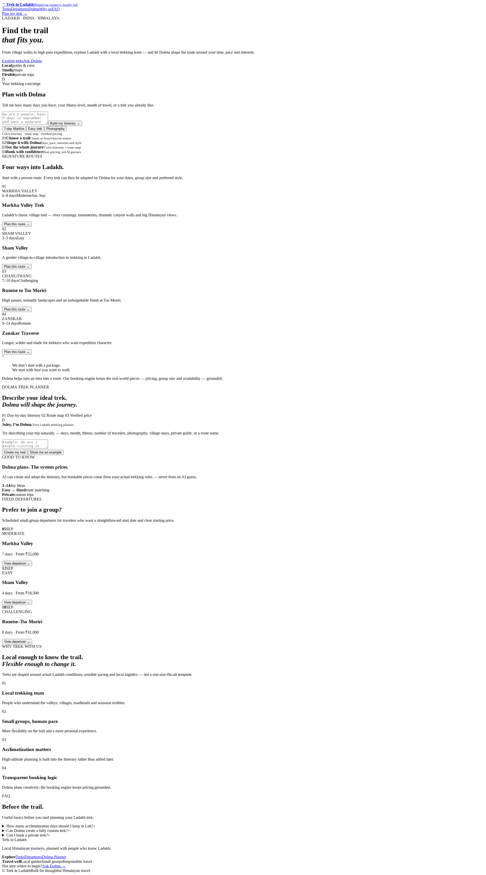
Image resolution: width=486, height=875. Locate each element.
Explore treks (12, 61)
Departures (19, 9)
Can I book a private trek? (28, 835)
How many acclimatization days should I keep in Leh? (50, 826)
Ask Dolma (32, 61)
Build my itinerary (65, 123)
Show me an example (46, 452)
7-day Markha (14, 129)
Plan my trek (14, 13)
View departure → (17, 563)
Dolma (33, 9)
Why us (45, 9)
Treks (6, 9)
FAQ (56, 9)
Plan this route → (17, 266)
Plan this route (17, 224)
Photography (55, 129)
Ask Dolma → (54, 866)
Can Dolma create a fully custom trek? (38, 830)
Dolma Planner (54, 857)
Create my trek (15, 452)
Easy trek (35, 129)
